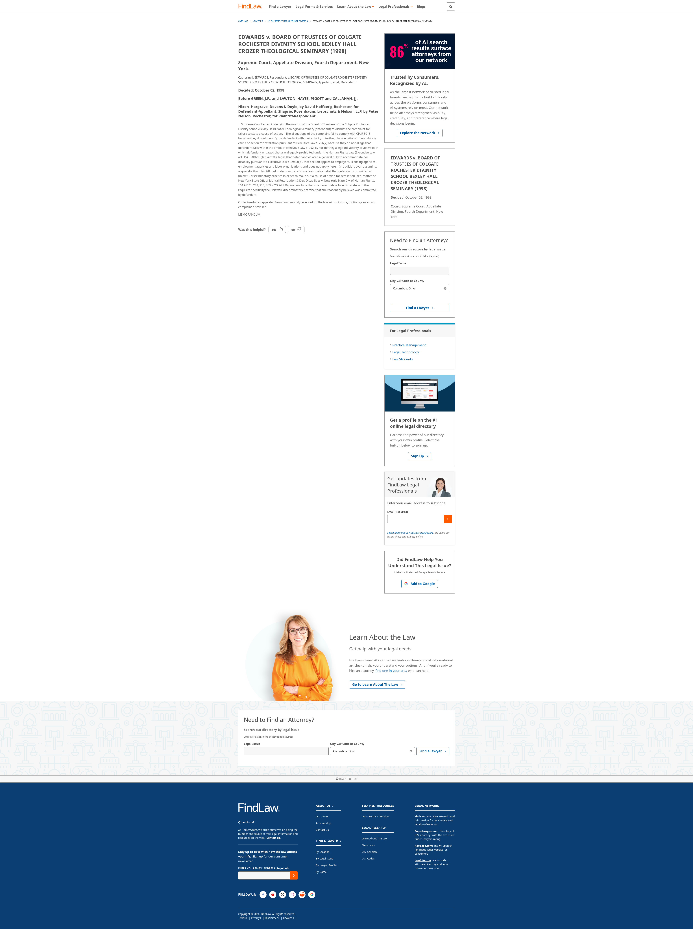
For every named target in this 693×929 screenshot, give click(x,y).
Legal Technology (405, 352)
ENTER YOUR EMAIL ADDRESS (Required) (263, 868)
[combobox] (419, 271)
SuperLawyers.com (426, 831)
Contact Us (322, 829)
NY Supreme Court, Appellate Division (288, 21)
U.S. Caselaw (369, 852)
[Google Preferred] (311, 894)
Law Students (402, 359)
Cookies (287, 918)
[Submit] (448, 519)
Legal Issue (398, 263)
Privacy (255, 918)
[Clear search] (445, 288)
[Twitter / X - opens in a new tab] (282, 894)
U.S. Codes (368, 858)
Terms (242, 918)
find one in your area (391, 670)
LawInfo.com (423, 860)
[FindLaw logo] (251, 6)
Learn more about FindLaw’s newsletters (410, 532)
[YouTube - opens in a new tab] (272, 894)
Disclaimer (271, 918)
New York (258, 21)
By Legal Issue (324, 858)
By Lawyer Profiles (326, 865)
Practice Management (409, 345)
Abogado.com (423, 845)
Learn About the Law (374, 838)
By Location (323, 852)
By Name (321, 872)
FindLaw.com (423, 816)
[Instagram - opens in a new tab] (292, 894)
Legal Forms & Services (376, 816)
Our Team (322, 816)
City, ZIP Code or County (407, 281)
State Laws (368, 845)
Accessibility (323, 823)
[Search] (451, 6)
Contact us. (274, 837)
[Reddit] (302, 894)
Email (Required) (397, 512)
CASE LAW (243, 21)
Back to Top (348, 779)
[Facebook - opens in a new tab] (263, 894)
